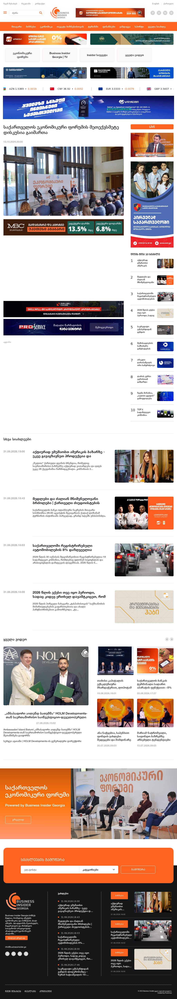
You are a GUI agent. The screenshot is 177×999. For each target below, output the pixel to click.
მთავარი (16, 26)
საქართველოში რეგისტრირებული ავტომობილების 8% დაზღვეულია (70, 939)
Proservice (168, 993)
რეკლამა (26, 3)
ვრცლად (18, 819)
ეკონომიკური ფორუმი (22, 55)
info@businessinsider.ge (15, 947)
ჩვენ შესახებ (10, 3)
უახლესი (63, 893)
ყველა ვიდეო (134, 55)
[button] (167, 639)
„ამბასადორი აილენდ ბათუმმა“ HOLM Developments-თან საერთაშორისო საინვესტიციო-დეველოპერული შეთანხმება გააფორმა (46, 715)
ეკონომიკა (46, 26)
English (155, 3)
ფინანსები (109, 26)
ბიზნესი (31, 26)
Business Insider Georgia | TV (59, 55)
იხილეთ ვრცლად (16, 937)
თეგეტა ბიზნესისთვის (70, 26)
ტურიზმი (93, 26)
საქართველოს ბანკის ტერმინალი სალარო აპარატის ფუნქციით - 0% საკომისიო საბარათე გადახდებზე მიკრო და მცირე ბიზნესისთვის (154, 684)
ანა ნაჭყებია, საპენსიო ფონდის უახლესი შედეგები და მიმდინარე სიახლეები (114, 736)
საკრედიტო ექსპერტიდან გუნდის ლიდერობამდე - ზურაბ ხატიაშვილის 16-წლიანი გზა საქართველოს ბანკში (74, 971)
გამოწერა (138, 869)
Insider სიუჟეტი (97, 55)
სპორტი (139, 26)
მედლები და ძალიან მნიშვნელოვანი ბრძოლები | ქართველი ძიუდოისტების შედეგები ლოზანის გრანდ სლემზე (75, 923)
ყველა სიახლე (157, 26)
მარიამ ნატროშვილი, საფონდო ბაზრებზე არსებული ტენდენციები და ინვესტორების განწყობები (153, 736)
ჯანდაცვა (125, 26)
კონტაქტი (40, 3)
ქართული (169, 3)
